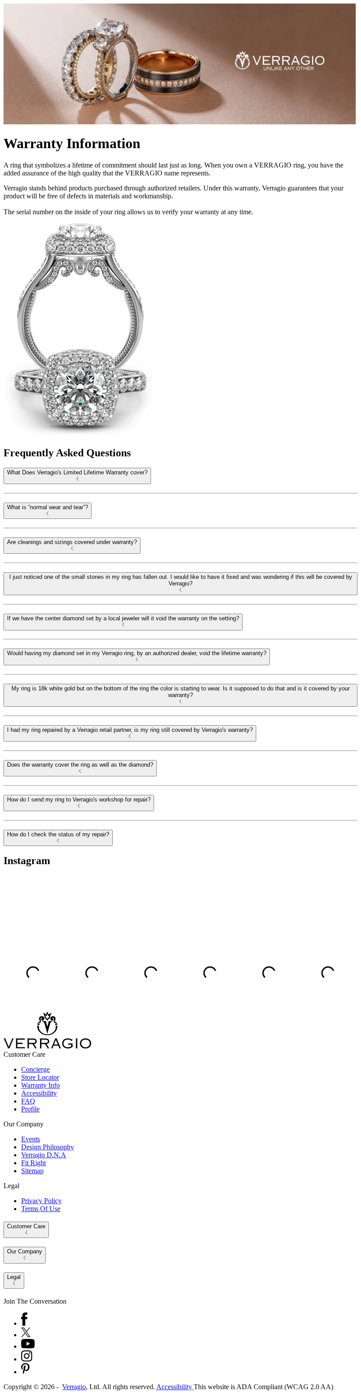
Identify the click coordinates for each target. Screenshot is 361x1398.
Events (30, 1139)
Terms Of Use (40, 1208)
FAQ (28, 1101)
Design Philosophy (47, 1147)
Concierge (35, 1069)
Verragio (74, 1387)
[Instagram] (26, 1359)
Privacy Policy (41, 1200)
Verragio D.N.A (43, 1155)
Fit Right (33, 1163)
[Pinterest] (25, 1372)
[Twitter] (25, 1334)
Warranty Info (40, 1085)
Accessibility (39, 1093)
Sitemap (32, 1170)
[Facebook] (24, 1323)
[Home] (47, 1046)
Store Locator (40, 1077)
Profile (30, 1109)
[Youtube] (28, 1346)
